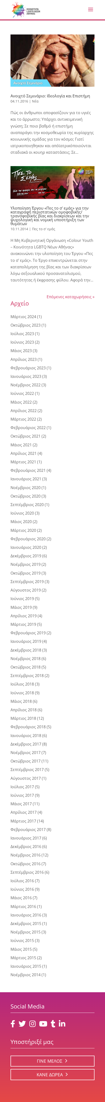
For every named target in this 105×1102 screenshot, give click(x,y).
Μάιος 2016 (21, 897)
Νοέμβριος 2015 (25, 932)
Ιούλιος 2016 (22, 880)
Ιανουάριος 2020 (25, 547)
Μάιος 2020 (21, 521)
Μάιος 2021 (21, 445)
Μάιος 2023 (21, 350)
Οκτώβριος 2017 (25, 761)
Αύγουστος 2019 (25, 590)
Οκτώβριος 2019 (25, 573)
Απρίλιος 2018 (23, 709)
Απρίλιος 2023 (23, 359)
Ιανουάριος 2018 (25, 735)
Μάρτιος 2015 (23, 957)
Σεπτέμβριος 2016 (27, 872)
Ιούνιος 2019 (22, 598)
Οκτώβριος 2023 (25, 325)
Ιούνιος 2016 (22, 889)
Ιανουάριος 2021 (25, 479)
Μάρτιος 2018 (23, 718)
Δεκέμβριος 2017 (25, 744)
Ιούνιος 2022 (22, 393)
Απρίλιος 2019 (23, 616)
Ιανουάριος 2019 (25, 641)
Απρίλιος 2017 (23, 812)
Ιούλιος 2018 (22, 684)
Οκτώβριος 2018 (25, 667)
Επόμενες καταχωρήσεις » (70, 296)
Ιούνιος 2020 (22, 513)
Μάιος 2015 (21, 949)
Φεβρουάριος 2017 (28, 829)
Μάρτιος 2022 (23, 419)
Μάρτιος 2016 (23, 906)
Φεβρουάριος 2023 (28, 368)
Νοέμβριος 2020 (25, 487)
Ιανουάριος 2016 (25, 915)
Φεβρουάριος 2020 (28, 539)
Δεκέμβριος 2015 (25, 923)
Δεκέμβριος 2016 (25, 846)
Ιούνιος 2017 (22, 795)
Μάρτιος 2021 (23, 462)
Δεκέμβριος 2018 (25, 650)
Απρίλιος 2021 (23, 453)
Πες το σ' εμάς (43, 229)
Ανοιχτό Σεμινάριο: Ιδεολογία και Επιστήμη (50, 96)
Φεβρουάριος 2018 (28, 726)
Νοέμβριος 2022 (25, 385)
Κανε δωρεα (50, 1074)
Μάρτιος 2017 (23, 821)
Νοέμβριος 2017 (25, 752)
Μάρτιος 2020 (23, 530)
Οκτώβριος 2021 (25, 436)
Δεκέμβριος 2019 (25, 556)
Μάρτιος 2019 (23, 624)
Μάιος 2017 (21, 803)
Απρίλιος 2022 (23, 410)
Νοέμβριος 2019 (25, 564)
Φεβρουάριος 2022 (28, 427)
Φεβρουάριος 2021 (28, 470)
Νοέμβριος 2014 (25, 974)
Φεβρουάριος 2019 (28, 633)
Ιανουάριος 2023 (25, 376)
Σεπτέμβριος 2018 (27, 675)
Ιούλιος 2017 (22, 786)
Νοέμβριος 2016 (25, 855)
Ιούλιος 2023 (22, 333)
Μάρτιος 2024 (23, 316)
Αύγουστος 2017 (25, 778)
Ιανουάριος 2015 (25, 966)
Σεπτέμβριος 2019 (27, 581)
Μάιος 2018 (21, 701)
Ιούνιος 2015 (22, 940)
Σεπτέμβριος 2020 (27, 504)
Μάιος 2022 (21, 402)
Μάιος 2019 (21, 607)
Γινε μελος (49, 1061)
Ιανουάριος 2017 (25, 838)
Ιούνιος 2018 (22, 692)
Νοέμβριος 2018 (25, 658)
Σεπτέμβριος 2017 (27, 769)
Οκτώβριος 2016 (25, 863)
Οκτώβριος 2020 (25, 496)
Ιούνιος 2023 (22, 342)
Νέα (35, 101)
